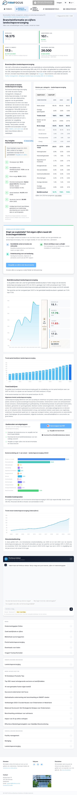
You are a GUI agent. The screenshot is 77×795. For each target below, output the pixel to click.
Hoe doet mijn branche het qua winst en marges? (18, 601)
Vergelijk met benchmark (57, 430)
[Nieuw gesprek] (71, 559)
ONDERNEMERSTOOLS (52, 9)
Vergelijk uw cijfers (21, 154)
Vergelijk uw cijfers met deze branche (21, 265)
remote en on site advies (10, 768)
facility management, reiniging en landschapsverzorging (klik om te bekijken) (29, 76)
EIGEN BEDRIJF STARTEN (36, 9)
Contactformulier (8, 785)
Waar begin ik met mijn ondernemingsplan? (45, 601)
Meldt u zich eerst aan (16, 129)
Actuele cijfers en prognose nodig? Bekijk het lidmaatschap (24, 270)
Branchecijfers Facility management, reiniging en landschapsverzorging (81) (24, 15)
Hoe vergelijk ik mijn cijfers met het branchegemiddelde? (20, 604)
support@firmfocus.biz (13, 783)
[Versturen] (71, 609)
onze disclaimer (66, 770)
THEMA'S (9, 9)
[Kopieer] (65, 565)
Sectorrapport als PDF (57, 426)
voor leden (58, 195)
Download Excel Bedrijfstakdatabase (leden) (57, 435)
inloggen (41, 74)
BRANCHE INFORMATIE (22, 9)
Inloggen (59, 2)
